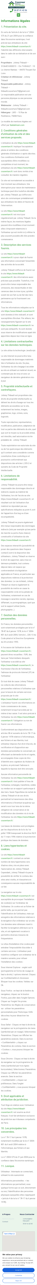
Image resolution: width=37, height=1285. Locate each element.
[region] (18, 1268)
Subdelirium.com (17, 125)
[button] (18, 15)
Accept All (18, 1270)
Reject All (18, 1281)
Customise (18, 1275)
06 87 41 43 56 (20, 10)
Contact (5, 1222)
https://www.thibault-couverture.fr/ (16, 46)
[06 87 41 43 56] (11, 10)
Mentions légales (8, 1219)
